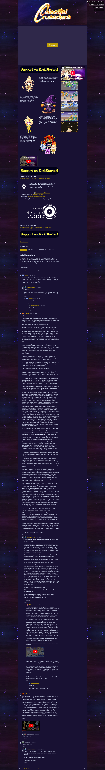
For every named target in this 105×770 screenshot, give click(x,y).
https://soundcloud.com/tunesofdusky (37, 196)
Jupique (26, 275)
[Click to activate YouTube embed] (29, 161)
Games (79, 768)
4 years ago (31, 275)
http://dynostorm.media (38, 194)
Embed (41, 768)
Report (37, 768)
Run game (54, 45)
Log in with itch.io (24, 270)
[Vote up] (20, 275)
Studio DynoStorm (31, 287)
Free (85, 768)
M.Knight (27, 313)
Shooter (82, 768)
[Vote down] (20, 277)
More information (24, 242)
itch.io (22, 768)
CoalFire (26, 693)
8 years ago (31, 693)
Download (23, 250)
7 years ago (31, 313)
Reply (23, 284)
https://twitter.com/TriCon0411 (42, 193)
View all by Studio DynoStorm (29, 768)
